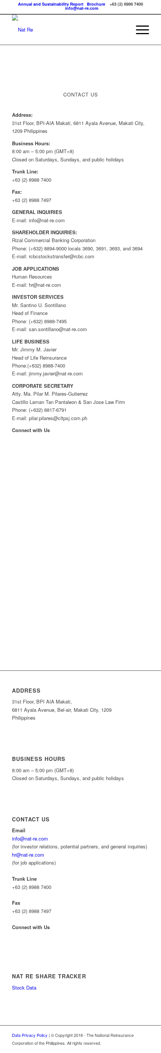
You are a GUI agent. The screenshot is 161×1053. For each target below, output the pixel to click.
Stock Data (24, 987)
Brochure (96, 4)
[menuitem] (138, 30)
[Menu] (138, 30)
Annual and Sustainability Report (50, 4)
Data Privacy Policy (30, 1035)
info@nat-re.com (81, 8)
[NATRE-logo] (66, 30)
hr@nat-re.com (28, 854)
